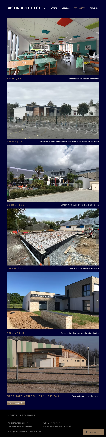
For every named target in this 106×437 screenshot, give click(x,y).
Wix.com (38, 432)
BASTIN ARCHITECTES (26, 7)
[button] (53, 46)
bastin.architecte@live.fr (61, 426)
